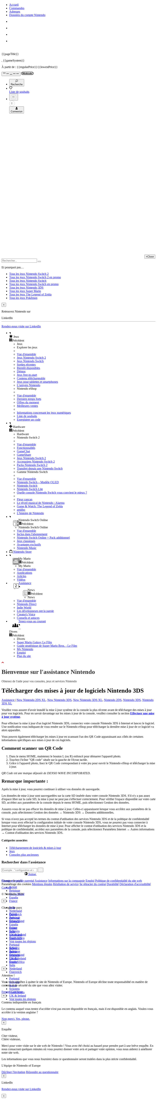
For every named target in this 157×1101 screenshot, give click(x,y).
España (13, 897)
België (13, 887)
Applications (24, 572)
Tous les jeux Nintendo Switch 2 (29, 273)
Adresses (14, 11)
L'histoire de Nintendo (30, 513)
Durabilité (113, 884)
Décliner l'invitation (13, 1072)
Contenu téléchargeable (31, 378)
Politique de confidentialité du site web (118, 880)
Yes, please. (23, 1018)
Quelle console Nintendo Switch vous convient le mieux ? (52, 492)
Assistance (8, 700)
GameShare (24, 454)
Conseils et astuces (28, 617)
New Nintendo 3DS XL (87, 700)
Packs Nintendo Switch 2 (32, 465)
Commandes (16, 8)
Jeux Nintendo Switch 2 (31, 357)
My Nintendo (25, 649)
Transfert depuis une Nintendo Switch (40, 468)
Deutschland (16, 921)
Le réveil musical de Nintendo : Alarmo (41, 502)
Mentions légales (42, 884)
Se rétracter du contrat (92, 884)
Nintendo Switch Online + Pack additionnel (43, 537)
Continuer (17, 991)
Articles (21, 576)
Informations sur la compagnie (66, 880)
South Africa (17, 961)
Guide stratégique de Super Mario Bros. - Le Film (47, 645)
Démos (21, 371)
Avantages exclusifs (29, 544)
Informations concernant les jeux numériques (44, 412)
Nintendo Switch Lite (30, 489)
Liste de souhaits (27, 416)
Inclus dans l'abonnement (32, 534)
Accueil (14, 4)
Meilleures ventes (27, 405)
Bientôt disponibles (28, 368)
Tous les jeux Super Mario (25, 291)
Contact (6, 887)
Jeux (12, 851)
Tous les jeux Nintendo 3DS (26, 287)
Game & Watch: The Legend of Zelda (40, 506)
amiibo (21, 509)
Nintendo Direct (26, 604)
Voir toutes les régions (22, 941)
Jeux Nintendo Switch (30, 361)
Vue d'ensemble (26, 354)
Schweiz (14, 948)
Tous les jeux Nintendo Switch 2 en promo (35, 277)
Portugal (14, 978)
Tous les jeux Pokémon (23, 298)
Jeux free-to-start (27, 374)
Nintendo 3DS (132, 700)
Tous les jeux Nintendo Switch (27, 280)
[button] (82, 336)
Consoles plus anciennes (24, 854)
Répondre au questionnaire (42, 1072)
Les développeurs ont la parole (35, 611)
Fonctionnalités (26, 447)
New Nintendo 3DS (59, 700)
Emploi (21, 652)
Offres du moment (28, 402)
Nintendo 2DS (113, 700)
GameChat (23, 451)
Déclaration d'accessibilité (135, 884)
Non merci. (9, 1018)
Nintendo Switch (27, 485)
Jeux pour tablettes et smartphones (37, 381)
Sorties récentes (26, 364)
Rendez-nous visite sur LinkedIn (21, 326)
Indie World (24, 607)
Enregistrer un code (28, 419)
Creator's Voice (26, 614)
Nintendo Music (26, 548)
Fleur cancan (24, 499)
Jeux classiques (26, 541)
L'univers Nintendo (28, 385)
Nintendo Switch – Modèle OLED (38, 482)
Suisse (13, 951)
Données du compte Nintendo (27, 15)
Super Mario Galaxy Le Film (34, 642)
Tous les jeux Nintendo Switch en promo (34, 284)
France (13, 901)
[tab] (78, 874)
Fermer (6, 991)
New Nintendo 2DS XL (31, 700)
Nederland (15, 910)
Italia (12, 965)
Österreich (15, 972)
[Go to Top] (78, 662)
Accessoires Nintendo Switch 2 (36, 461)
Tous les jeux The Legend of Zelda (30, 294)
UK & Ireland (17, 995)
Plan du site (24, 656)
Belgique (14, 890)
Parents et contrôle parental (18, 880)
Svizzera (14, 988)
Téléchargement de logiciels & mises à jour (35, 847)
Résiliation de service (66, 884)
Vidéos (21, 579)
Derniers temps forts (29, 399)
